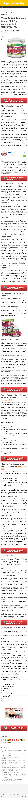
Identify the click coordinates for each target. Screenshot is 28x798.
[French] (10, 740)
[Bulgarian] (3, 740)
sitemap (2, 796)
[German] (3, 739)
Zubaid (8, 30)
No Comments (15, 31)
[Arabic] (5, 742)
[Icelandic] (10, 742)
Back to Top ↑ (24, 796)
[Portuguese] (18, 740)
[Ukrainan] (3, 742)
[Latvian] (12, 740)
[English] (1, 739)
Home (2, 11)
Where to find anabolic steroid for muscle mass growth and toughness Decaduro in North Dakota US (14, 776)
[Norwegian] (16, 740)
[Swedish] (24, 740)
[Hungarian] (14, 740)
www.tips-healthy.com (8, 794)
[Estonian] (8, 740)
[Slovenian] (22, 740)
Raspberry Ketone (9, 11)
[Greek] (1, 742)
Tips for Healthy (14, 3)
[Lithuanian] (12, 739)
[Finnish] (22, 739)
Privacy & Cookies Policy (19, 794)
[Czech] (5, 739)
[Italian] (10, 739)
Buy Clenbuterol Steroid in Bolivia (10, 772)
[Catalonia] (8, 742)
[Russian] (20, 740)
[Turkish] (24, 739)
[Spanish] (8, 739)
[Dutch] (14, 739)
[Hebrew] (1, 740)
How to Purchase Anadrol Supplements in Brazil (14, 760)
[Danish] (5, 740)
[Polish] (16, 739)
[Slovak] (20, 739)
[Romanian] (18, 739)
